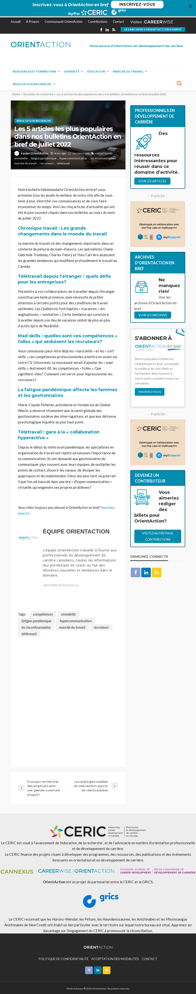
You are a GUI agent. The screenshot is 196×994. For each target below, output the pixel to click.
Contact (118, 21)
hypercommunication (73, 158)
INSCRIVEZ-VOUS (137, 4)
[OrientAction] (41, 44)
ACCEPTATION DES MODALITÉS (115, 959)
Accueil (16, 21)
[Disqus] (68, 696)
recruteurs (47, 163)
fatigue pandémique (43, 158)
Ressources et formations (34, 71)
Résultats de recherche (32, 84)
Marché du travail (128, 71)
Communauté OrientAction (63, 21)
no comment (80, 153)
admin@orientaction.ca (60, 585)
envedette (21, 158)
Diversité (71, 71)
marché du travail (25, 163)
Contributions (97, 21)
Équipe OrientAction (34, 153)
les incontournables (103, 158)
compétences (104, 153)
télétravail (63, 163)
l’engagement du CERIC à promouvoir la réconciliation (109, 930)
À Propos (32, 21)
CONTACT (149, 959)
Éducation (96, 71)
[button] (98, 8)
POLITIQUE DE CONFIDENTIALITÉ (63, 959)
